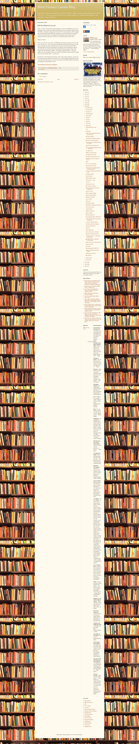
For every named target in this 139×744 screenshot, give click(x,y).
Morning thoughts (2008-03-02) (92, 248)
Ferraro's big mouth (90, 207)
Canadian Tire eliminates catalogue (93, 138)
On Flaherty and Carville (91, 154)
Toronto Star (87, 724)
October (88, 111)
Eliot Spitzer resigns (90, 203)
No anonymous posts (90, 184)
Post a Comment (42, 76)
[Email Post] (60, 67)
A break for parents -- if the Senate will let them (93, 236)
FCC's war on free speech (91, 163)
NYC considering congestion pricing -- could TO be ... (93, 148)
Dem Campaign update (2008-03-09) (93, 216)
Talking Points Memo (89, 719)
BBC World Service (89, 702)
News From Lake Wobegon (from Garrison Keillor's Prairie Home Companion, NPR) (91, 290)
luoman (71, 734)
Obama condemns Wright (91, 193)
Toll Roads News (88, 723)
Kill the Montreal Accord (91, 127)
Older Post (76, 79)
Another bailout (89, 209)
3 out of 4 (88, 182)
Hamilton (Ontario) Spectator (91, 711)
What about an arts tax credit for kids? (92, 159)
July (87, 117)
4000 (87, 161)
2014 (86, 94)
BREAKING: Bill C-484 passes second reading (92, 239)
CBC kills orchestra (90, 136)
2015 (86, 92)
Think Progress (88, 721)
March (87, 125)
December (88, 107)
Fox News (87, 707)
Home (58, 79)
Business (43, 69)
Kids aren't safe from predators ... (93, 140)
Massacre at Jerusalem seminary (92, 233)
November (88, 109)
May (87, 121)
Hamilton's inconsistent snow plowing (93, 205)
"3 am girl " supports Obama (92, 222)
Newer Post (40, 79)
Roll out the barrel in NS (91, 165)
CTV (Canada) (88, 705)
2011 (86, 100)
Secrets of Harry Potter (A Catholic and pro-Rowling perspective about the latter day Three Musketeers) (93, 306)
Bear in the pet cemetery (91, 186)
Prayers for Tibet (89, 191)
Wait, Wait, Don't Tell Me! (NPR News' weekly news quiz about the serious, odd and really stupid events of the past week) (93, 319)
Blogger (80, 734)
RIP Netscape (88, 255)
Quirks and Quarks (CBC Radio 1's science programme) (92, 293)
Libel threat (88, 246)
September (88, 113)
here (92, 275)
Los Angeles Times (88, 714)
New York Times (88, 718)
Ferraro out (88, 201)
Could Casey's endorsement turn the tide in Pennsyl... (93, 133)
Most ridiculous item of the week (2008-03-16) (92, 188)
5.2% (87, 129)
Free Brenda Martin (90, 174)
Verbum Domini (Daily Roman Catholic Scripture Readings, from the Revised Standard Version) (93, 310)
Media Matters (87, 716)
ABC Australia (88, 700)
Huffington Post (88, 712)
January (87, 259)
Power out (88, 228)
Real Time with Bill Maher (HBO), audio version (92, 296)
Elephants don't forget (90, 197)
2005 (86, 266)
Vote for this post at (42, 64)
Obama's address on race (91, 178)
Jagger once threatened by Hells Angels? (92, 250)
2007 (86, 262)
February (88, 257)
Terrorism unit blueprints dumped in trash (93, 171)
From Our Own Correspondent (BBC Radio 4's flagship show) (92, 286)
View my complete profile (88, 51)
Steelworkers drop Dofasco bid (92, 145)
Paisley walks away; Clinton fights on (93, 242)
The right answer (89, 150)
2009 (86, 104)
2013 (86, 96)
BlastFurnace (95, 38)
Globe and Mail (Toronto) (90, 709)
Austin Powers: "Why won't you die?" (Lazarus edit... (93, 219)
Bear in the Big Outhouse (91, 195)
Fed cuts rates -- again (90, 180)
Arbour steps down (90, 230)
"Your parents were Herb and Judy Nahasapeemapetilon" (93, 168)
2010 (86, 102)
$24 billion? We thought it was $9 (93, 156)
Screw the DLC (89, 199)
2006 (86, 264)
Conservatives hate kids (90, 226)
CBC (86, 704)
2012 (86, 98)
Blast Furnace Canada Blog (57, 6)
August (87, 115)
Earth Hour (88, 131)
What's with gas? (89, 213)
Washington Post (88, 726)
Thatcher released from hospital (92, 224)
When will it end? (89, 244)
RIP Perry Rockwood (90, 215)
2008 (86, 106)
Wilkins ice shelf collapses (91, 152)
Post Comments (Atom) (48, 81)
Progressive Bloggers (52, 64)
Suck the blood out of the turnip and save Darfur (93, 143)
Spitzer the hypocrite (90, 211)
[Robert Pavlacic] (84, 27)
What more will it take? (90, 253)
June (87, 119)
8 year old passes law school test (92, 232)
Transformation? (89, 176)
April (87, 123)
